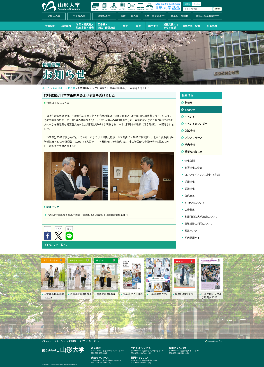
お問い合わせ (131, 6)
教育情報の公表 (193, 167)
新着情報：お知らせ (64, 88)
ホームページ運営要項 (66, 341)
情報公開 (190, 160)
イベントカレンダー (122, 6)
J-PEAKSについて (195, 202)
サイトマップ (149, 6)
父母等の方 (79, 16)
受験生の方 (54, 16)
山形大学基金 (167, 6)
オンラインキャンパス (140, 6)
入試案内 (66, 26)
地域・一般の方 (129, 16)
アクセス (113, 6)
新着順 (188, 102)
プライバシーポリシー (91, 341)
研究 (138, 26)
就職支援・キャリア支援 (171, 26)
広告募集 (190, 209)
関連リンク (191, 230)
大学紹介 (50, 26)
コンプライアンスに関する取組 (202, 174)
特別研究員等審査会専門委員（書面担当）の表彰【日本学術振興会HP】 (88, 215)
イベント (190, 116)
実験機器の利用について (198, 223)
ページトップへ (215, 341)
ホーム (46, 88)
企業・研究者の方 (154, 16)
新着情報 (95, 6)
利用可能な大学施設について (201, 216)
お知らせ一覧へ (55, 244)
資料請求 (104, 6)
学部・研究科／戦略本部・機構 (85, 26)
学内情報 (190, 144)
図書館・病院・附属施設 (106, 26)
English (197, 4)
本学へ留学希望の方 (207, 16)
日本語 (187, 4)
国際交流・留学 (191, 26)
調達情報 (190, 188)
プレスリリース (193, 137)
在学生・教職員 (179, 16)
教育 (125, 26)
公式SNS (190, 195)
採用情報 (190, 181)
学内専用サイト (193, 237)
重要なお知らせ (193, 151)
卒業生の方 (104, 16)
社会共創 (212, 26)
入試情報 (190, 130)
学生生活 (153, 26)
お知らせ (190, 109)
